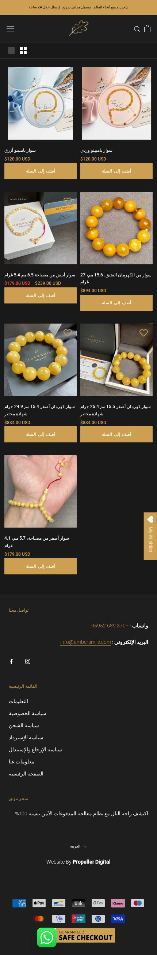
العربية (75, 846)
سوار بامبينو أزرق (20, 150)
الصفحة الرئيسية (26, 774)
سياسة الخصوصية (27, 713)
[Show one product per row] (11, 50)
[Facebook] (11, 661)
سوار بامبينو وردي (96, 150)
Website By (78, 862)
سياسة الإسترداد (26, 737)
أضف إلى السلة (40, 171)
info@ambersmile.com (85, 642)
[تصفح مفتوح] (10, 28)
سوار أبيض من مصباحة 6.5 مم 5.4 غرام (39, 275)
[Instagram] (27, 661)
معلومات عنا (22, 762)
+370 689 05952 (110, 626)
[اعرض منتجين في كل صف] (23, 50)
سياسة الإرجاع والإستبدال (35, 749)
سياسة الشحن (24, 725)
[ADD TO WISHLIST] (67, 76)
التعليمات (18, 701)
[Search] (137, 29)
